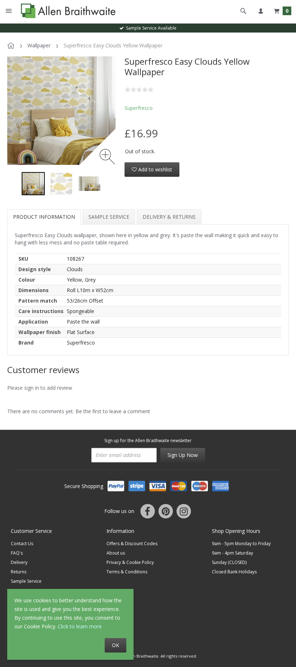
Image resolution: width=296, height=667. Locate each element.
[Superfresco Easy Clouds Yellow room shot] (89, 183)
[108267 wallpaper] (61, 183)
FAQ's (17, 553)
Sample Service (108, 216)
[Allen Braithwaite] (66, 11)
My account (260, 10)
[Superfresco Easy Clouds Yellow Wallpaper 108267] (33, 183)
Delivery (19, 562)
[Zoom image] (107, 156)
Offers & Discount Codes (131, 543)
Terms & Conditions (126, 572)
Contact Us (22, 543)
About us (115, 553)
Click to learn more (80, 626)
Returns (18, 572)
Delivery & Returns (169, 216)
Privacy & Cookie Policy (130, 562)
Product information (44, 216)
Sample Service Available (150, 28)
